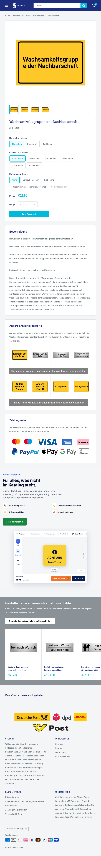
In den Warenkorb (60, 578)
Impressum (60, 752)
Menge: (12, 204)
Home (7, 16)
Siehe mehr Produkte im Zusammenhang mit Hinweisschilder (49, 402)
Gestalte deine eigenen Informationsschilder (30, 621)
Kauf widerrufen (62, 756)
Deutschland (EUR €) (15, 829)
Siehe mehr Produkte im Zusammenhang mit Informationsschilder (49, 370)
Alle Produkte (18, 16)
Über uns (59, 744)
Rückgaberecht (12, 797)
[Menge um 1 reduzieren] (21, 204)
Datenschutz (11, 805)
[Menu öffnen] (6, 6)
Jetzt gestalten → (14, 522)
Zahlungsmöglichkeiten (16, 809)
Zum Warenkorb (29, 214)
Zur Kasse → (78, 578)
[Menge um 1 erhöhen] (34, 204)
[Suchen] (83, 5)
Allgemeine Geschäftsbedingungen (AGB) (24, 801)
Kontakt (58, 748)
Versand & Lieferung (14, 814)
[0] (93, 5)
